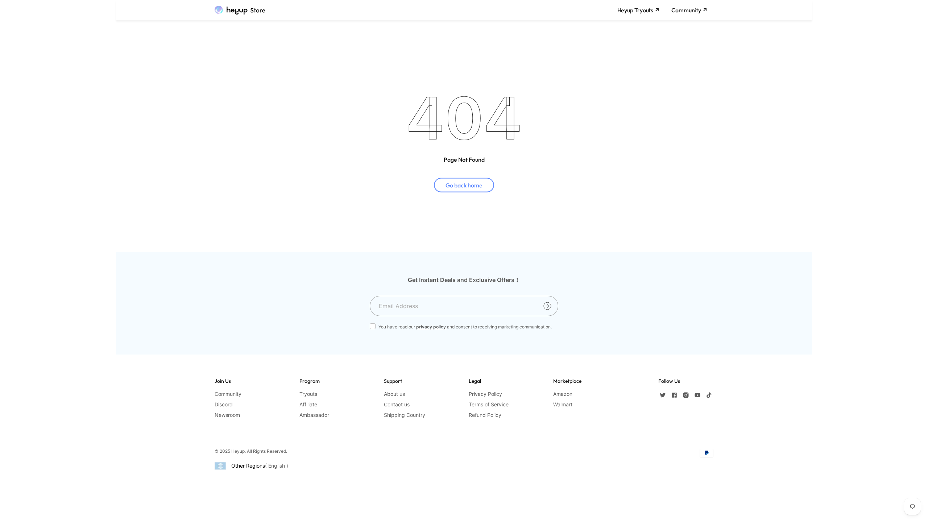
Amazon (562, 394)
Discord (224, 404)
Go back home (464, 184)
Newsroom (227, 415)
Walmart (562, 404)
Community (228, 394)
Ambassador (314, 415)
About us (394, 394)
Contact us (397, 404)
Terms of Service (489, 404)
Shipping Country (404, 415)
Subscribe (547, 306)
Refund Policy (485, 415)
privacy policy (431, 327)
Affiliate (308, 404)
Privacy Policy (485, 394)
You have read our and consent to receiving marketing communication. (465, 327)
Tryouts (308, 394)
